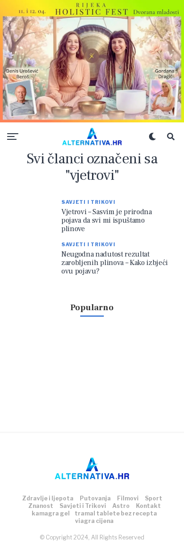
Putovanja (95, 498)
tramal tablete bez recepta (116, 513)
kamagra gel (51, 513)
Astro (121, 505)
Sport (153, 498)
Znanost (40, 505)
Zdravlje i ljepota (48, 498)
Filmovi (128, 498)
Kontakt (148, 505)
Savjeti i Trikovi (82, 505)
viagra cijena (94, 520)
